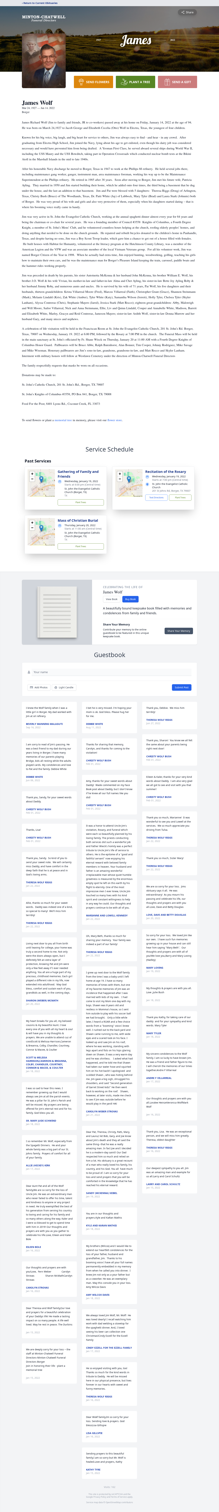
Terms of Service (119, 1496)
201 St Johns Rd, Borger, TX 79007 (171, 490)
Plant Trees (80, 502)
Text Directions (156, 497)
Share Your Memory (179, 630)
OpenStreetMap (113, 1502)
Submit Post (182, 687)
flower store (114, 420)
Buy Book (130, 599)
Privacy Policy (99, 1496)
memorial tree (63, 420)
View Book (111, 599)
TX (66, 495)
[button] (41, 479)
